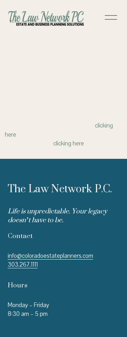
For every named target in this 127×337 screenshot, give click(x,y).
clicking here (68, 143)
